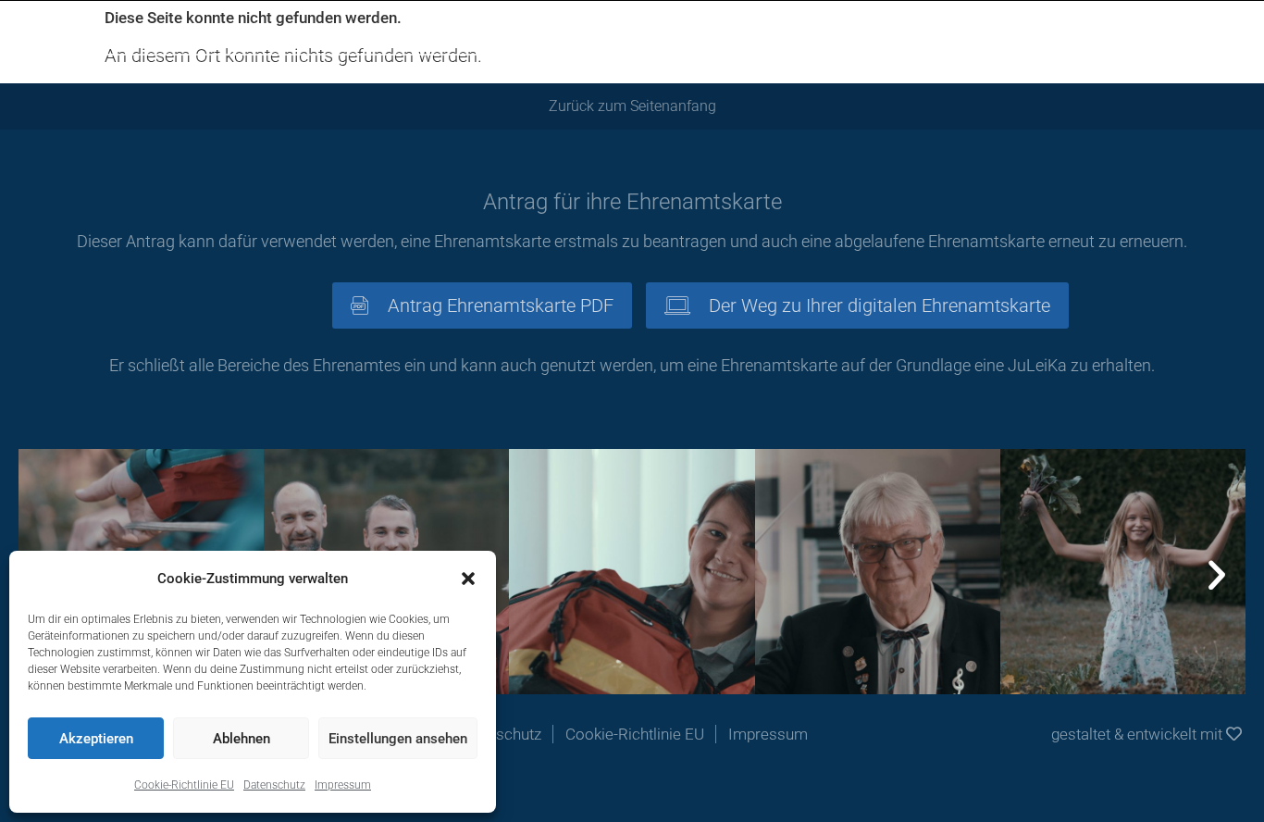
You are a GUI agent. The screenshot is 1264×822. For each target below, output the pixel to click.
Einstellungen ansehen (397, 738)
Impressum (343, 784)
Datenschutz (274, 784)
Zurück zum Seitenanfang (632, 106)
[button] (468, 578)
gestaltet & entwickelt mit (1138, 734)
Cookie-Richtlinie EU (184, 784)
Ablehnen (241, 738)
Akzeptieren (96, 738)
